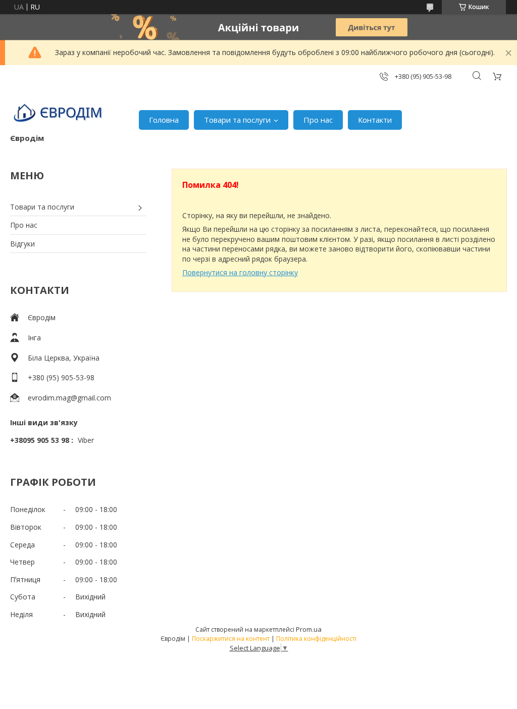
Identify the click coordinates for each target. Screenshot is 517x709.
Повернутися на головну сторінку (240, 272)
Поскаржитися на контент (231, 638)
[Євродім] (59, 114)
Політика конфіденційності (316, 638)
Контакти (375, 120)
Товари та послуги (237, 120)
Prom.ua (309, 629)
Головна (164, 120)
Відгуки (22, 243)
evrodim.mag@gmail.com (69, 397)
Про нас (318, 120)
